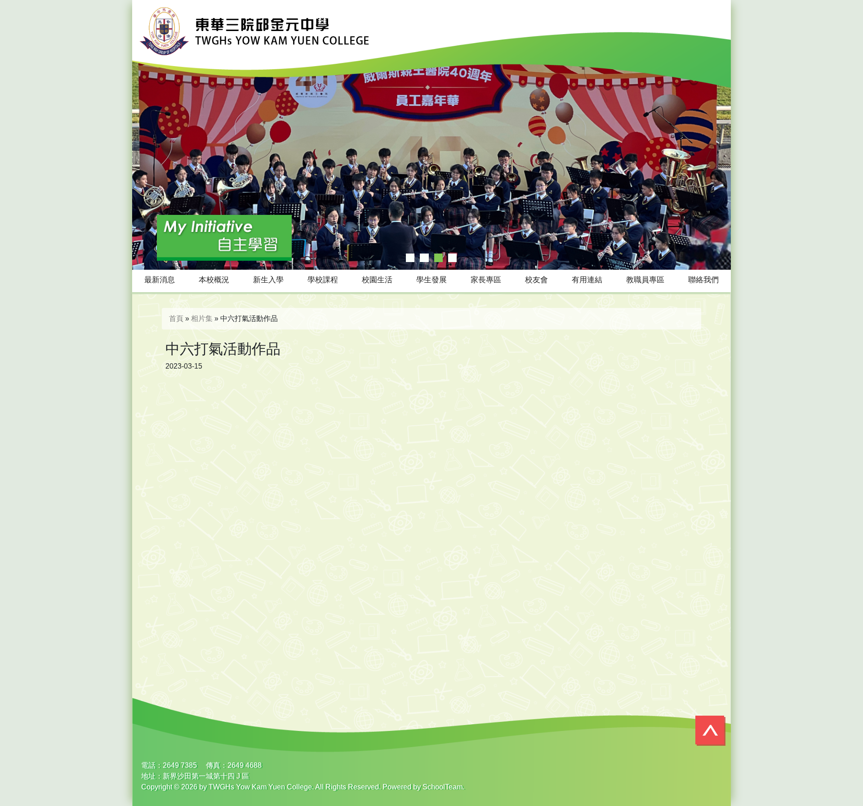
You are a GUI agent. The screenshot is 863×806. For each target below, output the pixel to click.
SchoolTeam (443, 787)
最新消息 (159, 280)
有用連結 (587, 280)
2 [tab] (424, 258)
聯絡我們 (703, 280)
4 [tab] (452, 258)
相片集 (202, 318)
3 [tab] (438, 258)
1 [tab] (410, 258)
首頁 (176, 318)
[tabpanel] (431, 135)
